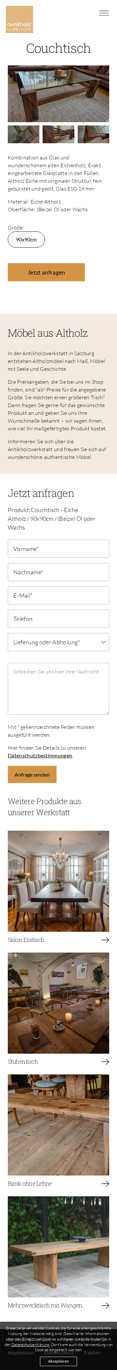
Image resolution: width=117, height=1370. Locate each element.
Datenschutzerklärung (30, 1344)
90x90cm (26, 239)
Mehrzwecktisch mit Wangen (45, 1305)
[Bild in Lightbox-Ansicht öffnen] (58, 93)
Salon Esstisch (26, 939)
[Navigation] (104, 13)
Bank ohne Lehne (30, 1183)
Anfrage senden (32, 774)
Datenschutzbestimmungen (40, 755)
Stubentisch (23, 1061)
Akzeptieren (58, 1361)
